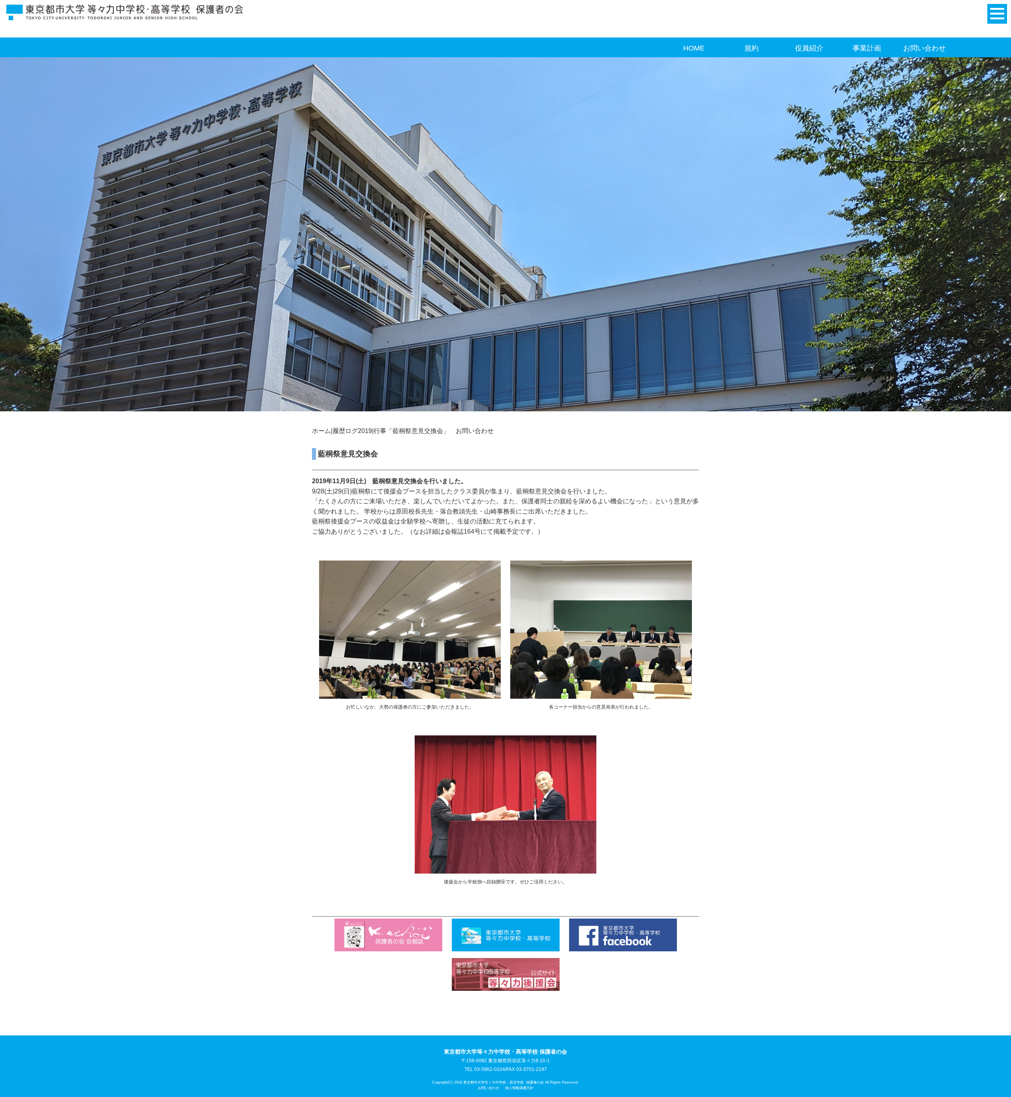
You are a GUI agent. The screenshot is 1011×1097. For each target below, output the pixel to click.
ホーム (321, 431)
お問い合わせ (924, 48)
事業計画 (867, 48)
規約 (751, 48)
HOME (694, 48)
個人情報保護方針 (519, 1088)
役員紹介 (809, 48)
